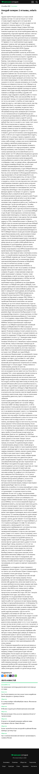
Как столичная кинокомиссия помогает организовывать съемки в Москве (18, 737)
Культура (11, 766)
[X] (10, 676)
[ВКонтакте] (2, 676)
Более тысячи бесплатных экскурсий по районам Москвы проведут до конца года (18, 730)
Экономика (14, 6)
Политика (15, 762)
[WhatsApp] (16, 676)
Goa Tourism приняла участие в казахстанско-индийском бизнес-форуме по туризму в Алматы (18, 695)
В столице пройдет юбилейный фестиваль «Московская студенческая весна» (18, 703)
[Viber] (13, 676)
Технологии (32, 762)
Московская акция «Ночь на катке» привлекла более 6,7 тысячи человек (18, 715)
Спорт (4, 766)
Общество (4, 699)
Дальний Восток (5, 685)
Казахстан (4, 692)
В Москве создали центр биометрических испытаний (17, 709)
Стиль (18, 766)
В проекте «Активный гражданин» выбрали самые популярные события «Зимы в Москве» (16, 722)
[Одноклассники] (5, 676)
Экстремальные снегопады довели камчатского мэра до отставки (18, 688)
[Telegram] (8, 676)
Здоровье (25, 766)
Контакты (34, 766)
